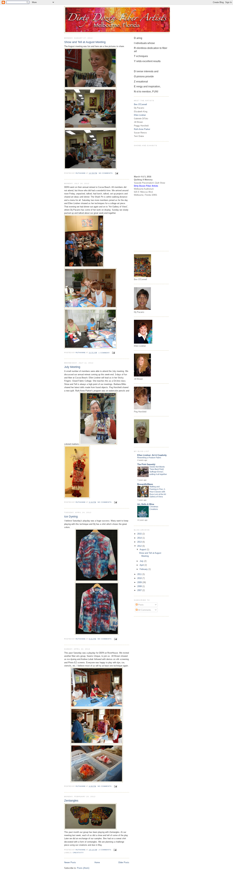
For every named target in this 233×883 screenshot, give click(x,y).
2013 (139, 542)
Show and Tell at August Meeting (85, 42)
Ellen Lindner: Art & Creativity (152, 455)
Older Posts (123, 862)
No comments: (106, 173)
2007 (139, 590)
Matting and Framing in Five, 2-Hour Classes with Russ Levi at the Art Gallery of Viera (157, 492)
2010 (139, 578)
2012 (139, 546)
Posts (141, 605)
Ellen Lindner (140, 115)
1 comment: (105, 353)
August (143, 549)
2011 (139, 574)
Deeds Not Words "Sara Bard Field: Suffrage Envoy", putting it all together (158, 470)
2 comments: (105, 850)
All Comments (144, 610)
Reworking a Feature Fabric (149, 458)
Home (97, 862)
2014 (139, 538)
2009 (139, 582)
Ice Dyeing (71, 516)
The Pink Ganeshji (146, 464)
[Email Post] (116, 173)
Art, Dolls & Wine (145, 504)
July (142, 561)
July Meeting (72, 367)
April (142, 565)
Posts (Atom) (83, 868)
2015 (139, 534)
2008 (139, 586)
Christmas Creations (153, 508)
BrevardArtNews (145, 484)
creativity (78, 852)
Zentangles (71, 800)
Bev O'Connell (140, 104)
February (144, 569)
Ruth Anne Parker (142, 129)
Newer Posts (70, 862)
